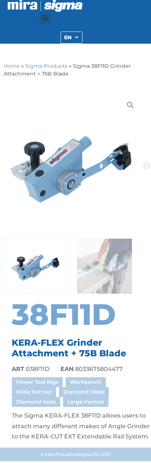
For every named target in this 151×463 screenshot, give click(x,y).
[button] (45, 18)
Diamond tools (36, 401)
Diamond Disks (83, 392)
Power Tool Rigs (37, 382)
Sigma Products (46, 66)
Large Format (85, 401)
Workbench (86, 382)
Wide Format (34, 392)
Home (12, 66)
